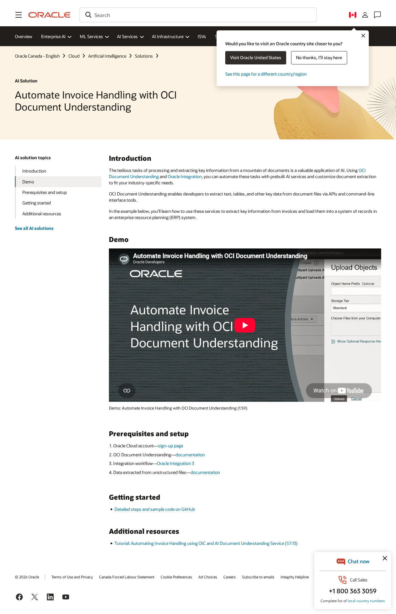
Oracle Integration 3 (175, 463)
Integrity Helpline (295, 576)
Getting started (36, 203)
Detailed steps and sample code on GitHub (154, 509)
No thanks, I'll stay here (319, 57)
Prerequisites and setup (44, 192)
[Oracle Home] (49, 15)
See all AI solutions (34, 228)
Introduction (34, 171)
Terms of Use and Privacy (72, 576)
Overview (23, 36)
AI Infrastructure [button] (167, 36)
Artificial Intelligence (107, 56)
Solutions (144, 56)
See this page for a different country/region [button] (266, 74)
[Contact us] (377, 15)
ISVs (202, 36)
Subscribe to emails (258, 576)
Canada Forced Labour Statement (126, 576)
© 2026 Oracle (27, 576)
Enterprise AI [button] (53, 36)
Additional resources (41, 214)
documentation (190, 455)
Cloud (74, 56)
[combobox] (198, 14)
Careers (229, 576)
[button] (18, 15)
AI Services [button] (127, 36)
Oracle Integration (185, 176)
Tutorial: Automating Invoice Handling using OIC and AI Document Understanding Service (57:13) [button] (206, 543)
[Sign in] (365, 15)
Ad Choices (207, 576)
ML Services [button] (91, 36)
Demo (28, 182)
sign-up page (170, 446)
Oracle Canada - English (37, 56)
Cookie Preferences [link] (176, 576)
